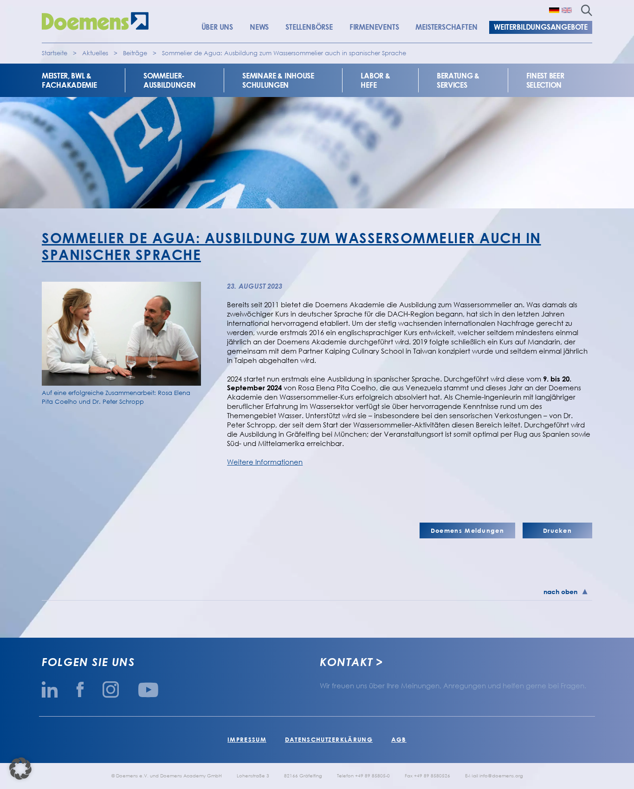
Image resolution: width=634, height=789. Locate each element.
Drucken (557, 530)
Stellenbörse (309, 27)
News (259, 27)
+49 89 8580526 (432, 775)
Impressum (246, 739)
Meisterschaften (446, 27)
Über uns (217, 27)
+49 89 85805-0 (372, 775)
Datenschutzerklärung (329, 739)
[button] (20, 768)
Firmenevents (374, 27)
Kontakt (346, 661)
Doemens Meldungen (467, 530)
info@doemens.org (501, 775)
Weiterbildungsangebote (541, 27)
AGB (399, 739)
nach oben (560, 591)
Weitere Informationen (265, 462)
